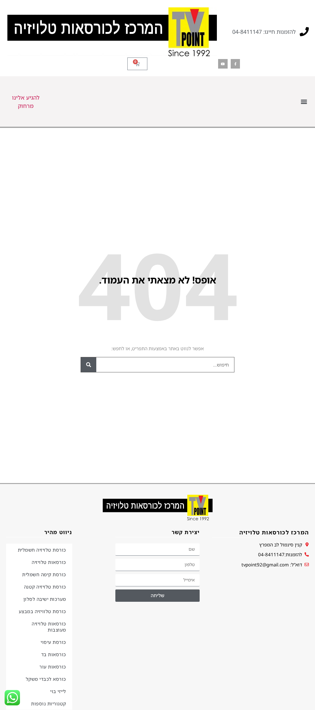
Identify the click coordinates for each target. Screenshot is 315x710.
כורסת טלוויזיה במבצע (42, 611)
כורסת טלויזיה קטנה (45, 587)
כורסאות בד (53, 654)
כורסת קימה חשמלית (44, 574)
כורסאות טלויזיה (49, 562)
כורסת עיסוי (53, 642)
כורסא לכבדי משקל (46, 679)
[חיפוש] (88, 364)
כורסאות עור (52, 667)
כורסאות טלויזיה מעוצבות (49, 627)
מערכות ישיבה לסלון (44, 599)
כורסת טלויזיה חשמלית (42, 550)
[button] (304, 101)
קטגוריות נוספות (48, 703)
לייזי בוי (58, 691)
